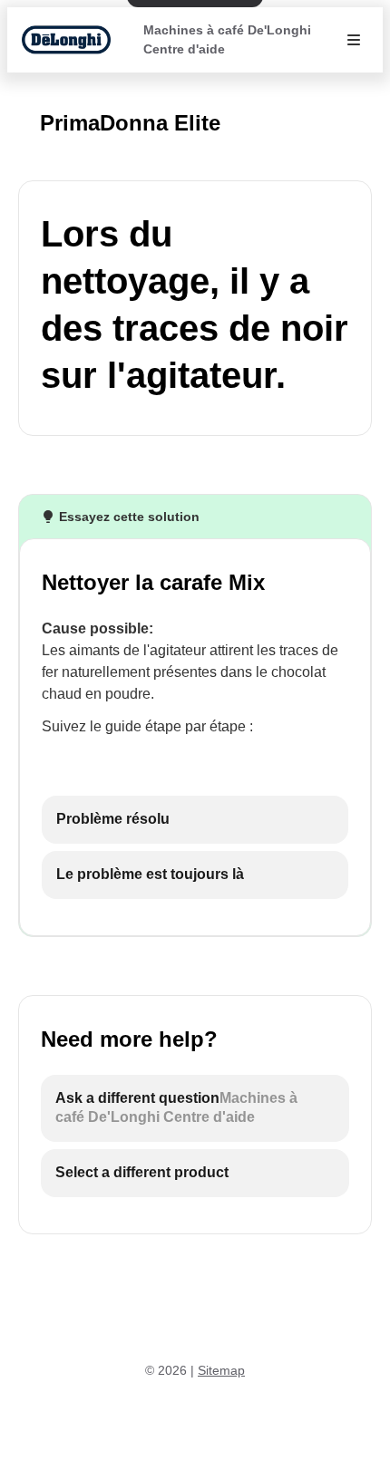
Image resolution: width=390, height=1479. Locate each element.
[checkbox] (195, 820)
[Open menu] (353, 40)
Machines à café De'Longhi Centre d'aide (227, 39)
